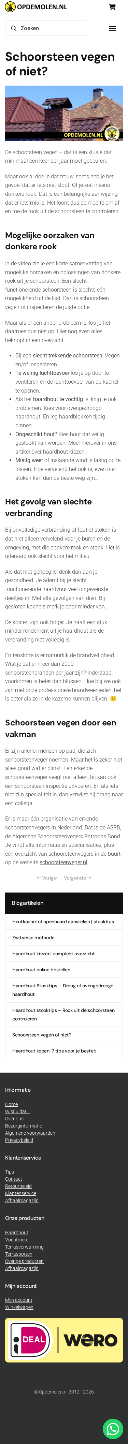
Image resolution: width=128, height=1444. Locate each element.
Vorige (49, 877)
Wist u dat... (17, 1111)
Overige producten (24, 1261)
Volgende (75, 877)
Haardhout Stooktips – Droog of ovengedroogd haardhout (63, 990)
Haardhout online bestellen (41, 970)
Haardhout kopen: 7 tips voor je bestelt (54, 1051)
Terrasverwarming (24, 1247)
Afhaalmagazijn (22, 1268)
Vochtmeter (17, 1239)
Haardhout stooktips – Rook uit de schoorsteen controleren (63, 1014)
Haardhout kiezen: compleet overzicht (53, 954)
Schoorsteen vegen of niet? (41, 1035)
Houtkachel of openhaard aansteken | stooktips (63, 921)
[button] (112, 28)
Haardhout (16, 1232)
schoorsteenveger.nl (63, 862)
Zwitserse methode (33, 937)
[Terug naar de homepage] (36, 7)
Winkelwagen (19, 1307)
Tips (9, 1172)
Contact (13, 1179)
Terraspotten (18, 1254)
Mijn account (18, 1300)
